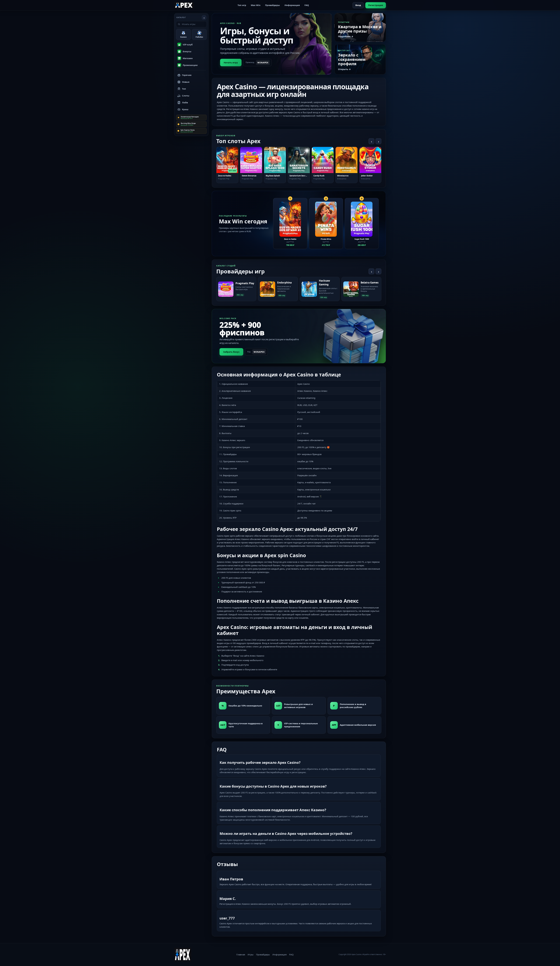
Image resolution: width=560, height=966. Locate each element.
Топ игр (242, 5)
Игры (250, 954)
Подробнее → (345, 36)
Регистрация (375, 5)
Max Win (255, 5)
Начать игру (231, 62)
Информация (292, 5)
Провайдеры (272, 5)
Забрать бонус (231, 351)
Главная (240, 954)
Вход (358, 5)
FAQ (306, 5)
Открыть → (344, 69)
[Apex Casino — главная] (184, 5)
